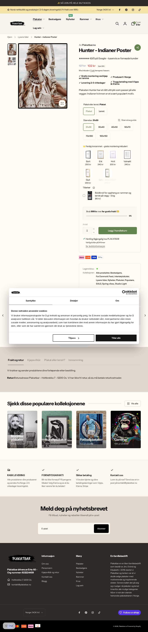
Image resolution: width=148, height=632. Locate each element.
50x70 (127, 127)
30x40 (101, 127)
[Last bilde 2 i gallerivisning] (12, 61)
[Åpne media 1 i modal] (42, 76)
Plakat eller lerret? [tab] (54, 360)
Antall (85, 224)
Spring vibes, (108, 283)
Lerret (101, 111)
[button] (38, 19)
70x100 (89, 136)
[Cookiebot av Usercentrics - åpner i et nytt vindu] (124, 292)
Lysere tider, (101, 280)
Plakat (89, 111)
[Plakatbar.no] (21, 561)
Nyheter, (112, 280)
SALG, (99, 283)
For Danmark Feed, (105, 276)
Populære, (129, 280)
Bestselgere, (116, 272)
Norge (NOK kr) (104, 9)
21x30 (88, 127)
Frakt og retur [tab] (16, 360)
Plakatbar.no (87, 44)
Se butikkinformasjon (95, 246)
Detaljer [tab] (74, 300)
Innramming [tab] (76, 360)
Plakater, (120, 280)
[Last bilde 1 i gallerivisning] (12, 49)
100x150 (103, 136)
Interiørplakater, (122, 276)
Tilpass (72, 338)
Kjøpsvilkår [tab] (33, 360)
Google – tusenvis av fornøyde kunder (118, 58)
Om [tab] (117, 300)
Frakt (92, 70)
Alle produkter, (103, 272)
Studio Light (121, 283)
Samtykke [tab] (31, 300)
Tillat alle (116, 338)
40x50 (114, 127)
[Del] (137, 47)
